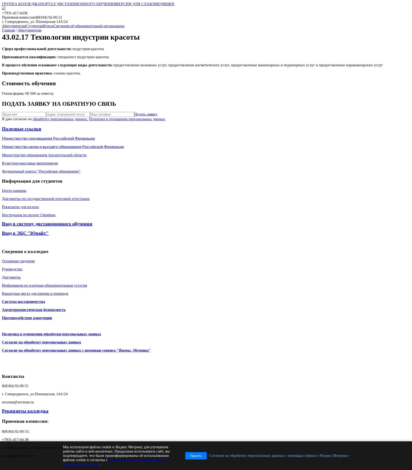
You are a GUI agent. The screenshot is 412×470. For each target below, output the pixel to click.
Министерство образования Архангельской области (44, 155)
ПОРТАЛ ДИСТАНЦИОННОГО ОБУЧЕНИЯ (78, 4)
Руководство (12, 269)
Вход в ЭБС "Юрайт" (25, 233)
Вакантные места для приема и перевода (35, 293)
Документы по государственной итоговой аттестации (46, 199)
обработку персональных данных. (60, 119)
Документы (11, 277)
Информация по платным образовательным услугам (44, 285)
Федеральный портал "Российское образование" (41, 171)
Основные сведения (18, 261)
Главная (8, 30)
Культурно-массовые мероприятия (30, 163)
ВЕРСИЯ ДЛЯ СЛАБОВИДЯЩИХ (145, 4)
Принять (196, 456)
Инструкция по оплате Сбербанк (29, 215)
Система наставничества (23, 302)
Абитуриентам (29, 30)
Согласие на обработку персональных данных (41, 342)
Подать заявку (145, 114)
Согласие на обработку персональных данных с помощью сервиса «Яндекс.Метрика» (279, 456)
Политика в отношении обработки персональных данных (51, 334)
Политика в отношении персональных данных (127, 119)
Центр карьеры (14, 191)
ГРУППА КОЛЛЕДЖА (21, 4)
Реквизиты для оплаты (20, 207)
